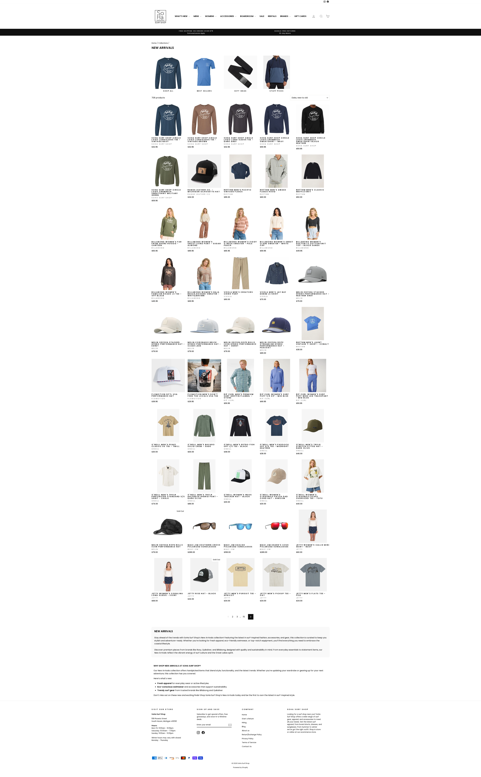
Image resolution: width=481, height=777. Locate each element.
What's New (181, 16)
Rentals (272, 16)
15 (244, 616)
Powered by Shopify (240, 767)
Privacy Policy (247, 738)
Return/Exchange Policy (252, 734)
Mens (196, 16)
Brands (284, 16)
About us (245, 730)
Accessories (227, 16)
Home (154, 43)
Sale (262, 16)
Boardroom (247, 16)
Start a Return (248, 719)
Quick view (168, 133)
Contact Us (247, 746)
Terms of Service (249, 742)
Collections (163, 43)
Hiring (244, 722)
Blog (244, 726)
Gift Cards (300, 16)
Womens (210, 16)
